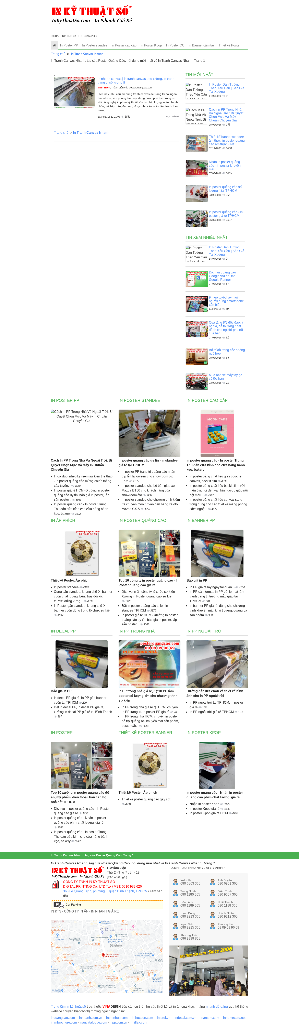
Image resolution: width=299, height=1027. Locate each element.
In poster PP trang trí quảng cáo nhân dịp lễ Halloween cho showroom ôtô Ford (148, 476)
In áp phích (63, 520)
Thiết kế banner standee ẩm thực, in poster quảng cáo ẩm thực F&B (227, 140)
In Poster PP (69, 45)
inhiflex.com (138, 1022)
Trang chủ (58, 54)
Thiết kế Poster (229, 45)
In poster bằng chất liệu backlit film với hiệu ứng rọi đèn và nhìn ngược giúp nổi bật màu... (219, 490)
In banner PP (201, 520)
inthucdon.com (142, 1017)
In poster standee (67, 587)
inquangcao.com (63, 1017)
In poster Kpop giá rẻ (205, 808)
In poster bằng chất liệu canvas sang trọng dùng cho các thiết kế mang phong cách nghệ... (218, 504)
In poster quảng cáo (142, 520)
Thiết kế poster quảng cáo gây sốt (146, 799)
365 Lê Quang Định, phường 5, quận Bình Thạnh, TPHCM (105, 891)
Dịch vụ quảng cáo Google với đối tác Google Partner (222, 276)
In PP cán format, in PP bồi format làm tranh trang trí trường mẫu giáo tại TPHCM (217, 596)
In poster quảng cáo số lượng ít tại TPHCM (225, 188)
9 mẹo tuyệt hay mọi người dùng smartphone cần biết (226, 301)
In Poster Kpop (151, 45)
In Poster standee (94, 45)
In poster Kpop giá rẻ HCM (209, 813)
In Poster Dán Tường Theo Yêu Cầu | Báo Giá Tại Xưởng (226, 88)
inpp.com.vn (118, 1022)
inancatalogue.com (93, 1022)
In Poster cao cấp (123, 45)
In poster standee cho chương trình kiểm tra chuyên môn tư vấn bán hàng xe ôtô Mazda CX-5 (151, 504)
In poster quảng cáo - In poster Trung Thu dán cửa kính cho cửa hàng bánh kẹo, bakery (81, 508)
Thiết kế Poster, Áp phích (70, 580)
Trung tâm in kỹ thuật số (68, 1006)
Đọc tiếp (171, 116)
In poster (62, 732)
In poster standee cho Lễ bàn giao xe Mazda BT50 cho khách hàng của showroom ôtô (148, 490)
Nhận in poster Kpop (205, 804)
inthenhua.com (117, 1017)
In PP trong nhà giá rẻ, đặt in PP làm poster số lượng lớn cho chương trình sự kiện (148, 695)
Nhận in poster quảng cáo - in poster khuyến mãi (225, 165)
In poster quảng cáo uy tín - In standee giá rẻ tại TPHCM (148, 463)
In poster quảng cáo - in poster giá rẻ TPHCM (226, 213)
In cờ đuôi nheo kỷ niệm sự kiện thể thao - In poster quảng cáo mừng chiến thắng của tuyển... (83, 481)
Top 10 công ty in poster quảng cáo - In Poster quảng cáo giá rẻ (149, 583)
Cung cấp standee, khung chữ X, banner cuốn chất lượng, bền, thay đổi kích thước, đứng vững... (83, 596)
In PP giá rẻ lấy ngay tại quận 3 (212, 587)
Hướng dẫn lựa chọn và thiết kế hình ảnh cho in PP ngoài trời (215, 693)
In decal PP (63, 631)
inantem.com (210, 1017)
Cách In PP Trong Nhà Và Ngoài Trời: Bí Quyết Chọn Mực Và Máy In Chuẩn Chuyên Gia (226, 115)
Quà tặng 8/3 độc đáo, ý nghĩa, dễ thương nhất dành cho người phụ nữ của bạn (226, 328)
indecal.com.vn (185, 1017)
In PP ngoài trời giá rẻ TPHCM (212, 712)
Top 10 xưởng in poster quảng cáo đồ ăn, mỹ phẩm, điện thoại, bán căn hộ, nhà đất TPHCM (80, 797)
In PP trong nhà (137, 631)
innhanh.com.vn (90, 1017)
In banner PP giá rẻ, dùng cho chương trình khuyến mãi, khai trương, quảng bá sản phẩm (218, 610)
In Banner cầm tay (202, 45)
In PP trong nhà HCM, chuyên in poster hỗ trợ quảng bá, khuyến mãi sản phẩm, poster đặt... (150, 721)
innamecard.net (234, 1017)
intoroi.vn (163, 1017)
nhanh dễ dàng (217, 1006)
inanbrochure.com (64, 1022)
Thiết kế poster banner (145, 732)
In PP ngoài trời (205, 631)
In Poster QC (175, 45)
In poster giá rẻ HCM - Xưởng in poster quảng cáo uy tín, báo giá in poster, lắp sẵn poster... (82, 495)
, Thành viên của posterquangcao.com (125, 87)
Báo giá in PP (197, 580)
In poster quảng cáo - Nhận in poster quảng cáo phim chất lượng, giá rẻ (215, 795)
